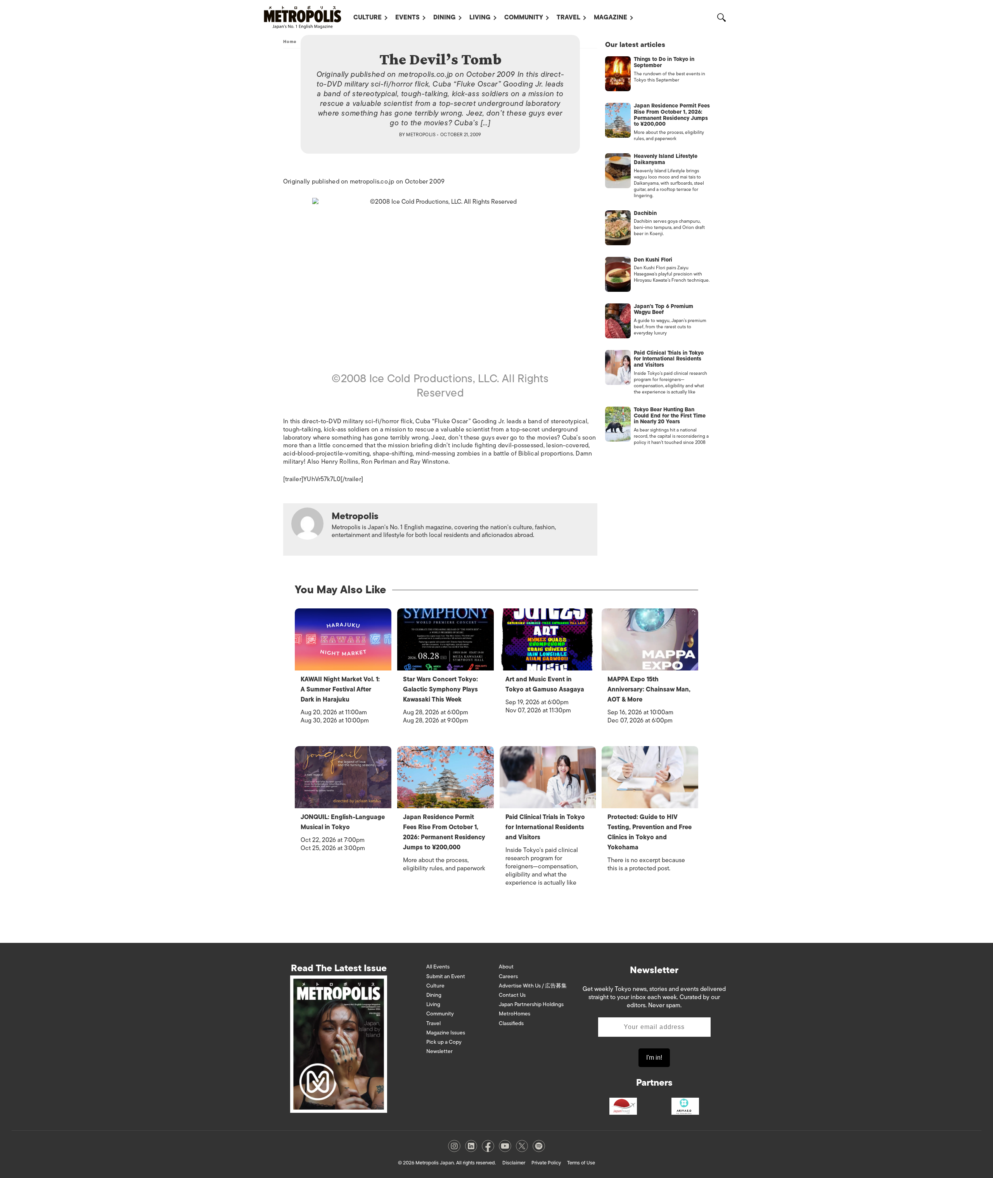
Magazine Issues (445, 1032)
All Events (438, 966)
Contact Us (512, 995)
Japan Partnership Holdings (531, 1004)
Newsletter (439, 1051)
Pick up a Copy (444, 1042)
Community (523, 17)
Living (480, 17)
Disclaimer (513, 1163)
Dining (444, 17)
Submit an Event (445, 976)
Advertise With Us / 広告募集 (533, 985)
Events (407, 17)
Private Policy (546, 1163)
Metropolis (421, 135)
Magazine (610, 17)
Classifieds (511, 1023)
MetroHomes (514, 1013)
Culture (367, 17)
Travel (568, 17)
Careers (508, 976)
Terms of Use (581, 1163)
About (506, 966)
